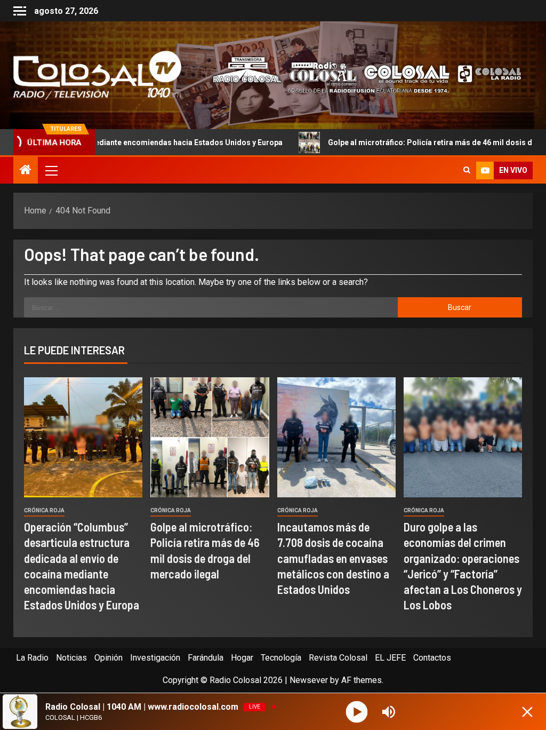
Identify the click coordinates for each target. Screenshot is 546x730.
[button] (50, 170)
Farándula (205, 658)
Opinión (108, 658)
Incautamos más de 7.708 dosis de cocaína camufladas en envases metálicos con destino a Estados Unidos (333, 558)
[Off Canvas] (19, 10)
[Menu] (50, 170)
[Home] (25, 170)
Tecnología (281, 658)
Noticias (71, 658)
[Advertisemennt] (361, 74)
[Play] (357, 711)
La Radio (32, 658)
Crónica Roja (44, 510)
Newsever (309, 680)
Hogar (242, 658)
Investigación (155, 658)
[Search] (466, 170)
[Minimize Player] (527, 712)
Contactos (432, 658)
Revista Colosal (338, 658)
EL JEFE (390, 658)
